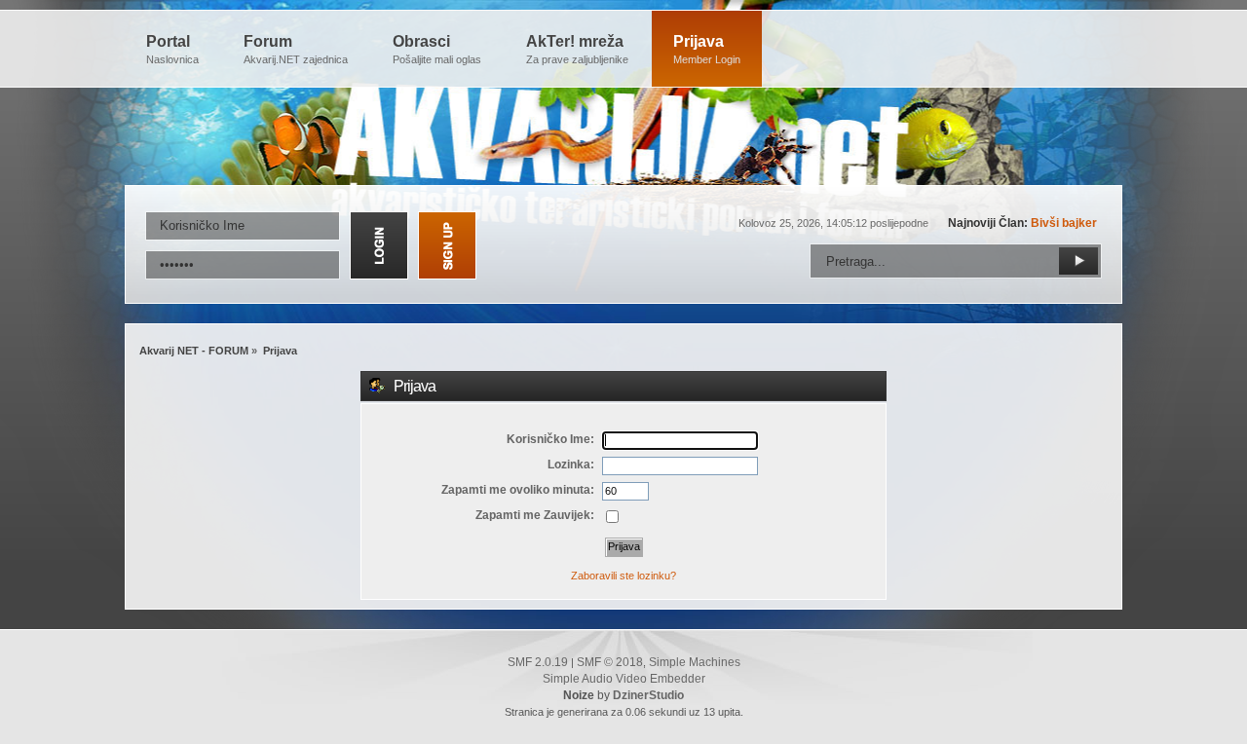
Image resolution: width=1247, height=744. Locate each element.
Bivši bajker (1064, 223)
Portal (172, 49)
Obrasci (437, 49)
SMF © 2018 (610, 662)
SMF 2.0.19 (538, 662)
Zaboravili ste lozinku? (623, 575)
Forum (296, 49)
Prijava (706, 49)
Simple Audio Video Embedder (624, 679)
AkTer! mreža (577, 49)
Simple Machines (694, 662)
